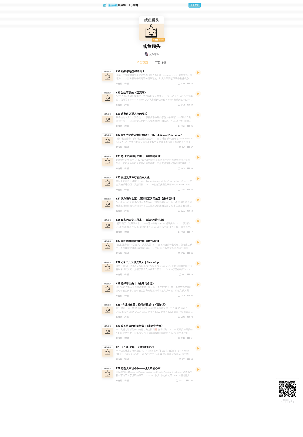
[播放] (198, 72)
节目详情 (160, 62)
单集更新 (142, 62)
